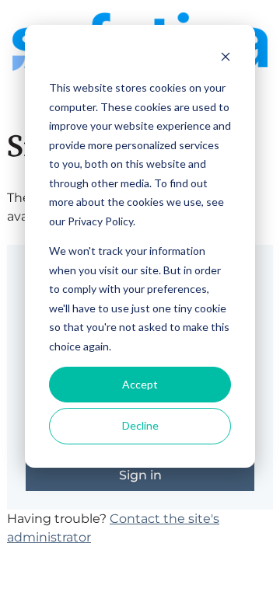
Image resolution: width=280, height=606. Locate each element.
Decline (140, 425)
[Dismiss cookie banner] (225, 58)
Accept (140, 384)
